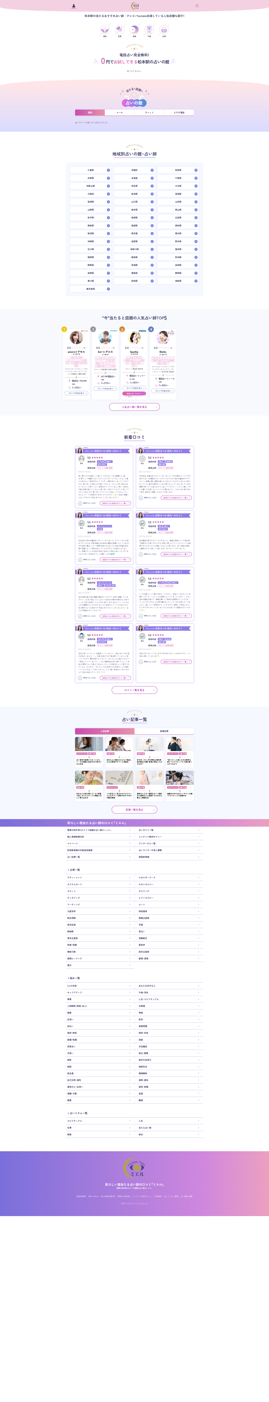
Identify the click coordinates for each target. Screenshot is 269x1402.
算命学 (142, 944)
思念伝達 (71, 924)
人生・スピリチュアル (73, 360)
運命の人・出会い (75, 1086)
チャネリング (73, 897)
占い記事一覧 (73, 856)
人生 (141, 1121)
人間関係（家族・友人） (102, 366)
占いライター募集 (171, 1196)
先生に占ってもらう (134, 393)
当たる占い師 (145, 1127)
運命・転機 (143, 1086)
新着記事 (164, 731)
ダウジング (144, 891)
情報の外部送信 (124, 1196)
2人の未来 (99, 358)
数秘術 (70, 931)
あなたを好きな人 (109, 358)
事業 (80, 357)
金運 (141, 1093)
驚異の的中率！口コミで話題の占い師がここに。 (89, 830)
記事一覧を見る (134, 810)
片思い (134, 366)
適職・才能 (72, 1093)
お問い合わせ (93, 1196)
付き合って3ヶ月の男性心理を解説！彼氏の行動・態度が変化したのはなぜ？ (149, 762)
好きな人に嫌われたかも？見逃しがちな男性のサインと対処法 (119, 761)
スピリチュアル (82, 754)
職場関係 (143, 1073)
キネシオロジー (146, 884)
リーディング (73, 904)
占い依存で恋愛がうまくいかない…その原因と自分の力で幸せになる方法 (89, 762)
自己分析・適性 (74, 1080)
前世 (164, 361)
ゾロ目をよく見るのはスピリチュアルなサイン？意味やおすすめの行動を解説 (119, 796)
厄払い (70, 1026)
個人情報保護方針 (75, 836)
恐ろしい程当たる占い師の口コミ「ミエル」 (134, 1184)
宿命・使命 (72, 1032)
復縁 (76, 366)
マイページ (72, 843)
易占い (142, 931)
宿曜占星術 (144, 918)
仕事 (69, 1127)
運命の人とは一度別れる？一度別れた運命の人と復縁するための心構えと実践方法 (149, 796)
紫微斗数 (71, 951)
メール (119, 112)
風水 (69, 965)
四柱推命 (143, 911)
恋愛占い (139, 363)
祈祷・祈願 (72, 944)
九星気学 (71, 911)
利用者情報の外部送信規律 (79, 850)
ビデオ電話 (179, 112)
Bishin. (163, 352)
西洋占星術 (144, 951)
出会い (68, 363)
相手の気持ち (145, 1059)
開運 (69, 1100)
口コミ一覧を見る (134, 690)
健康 (160, 361)
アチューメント (74, 877)
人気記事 (105, 731)
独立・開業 (143, 1053)
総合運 (70, 1073)
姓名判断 (71, 918)
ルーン (142, 904)
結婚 (69, 1066)
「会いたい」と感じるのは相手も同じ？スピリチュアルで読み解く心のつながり (179, 762)
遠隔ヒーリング (74, 958)
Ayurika (134, 352)
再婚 (141, 1012)
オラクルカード (74, 884)
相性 (69, 1059)
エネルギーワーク (147, 877)
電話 (90, 112)
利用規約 (158, 1196)
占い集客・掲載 (187, 1196)
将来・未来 (143, 1032)
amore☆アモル (76, 352)
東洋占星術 (72, 938)
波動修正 (143, 938)
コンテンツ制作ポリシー (150, 836)
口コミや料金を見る (76, 393)
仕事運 (84, 360)
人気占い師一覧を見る (134, 407)
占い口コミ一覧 (146, 830)
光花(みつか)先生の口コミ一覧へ (114, 503)
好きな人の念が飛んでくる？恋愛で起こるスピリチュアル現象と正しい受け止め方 (89, 796)
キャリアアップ (101, 361)
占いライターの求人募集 (150, 850)
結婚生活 (143, 1066)
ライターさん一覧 (147, 843)
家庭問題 (75, 363)
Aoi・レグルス (105, 352)
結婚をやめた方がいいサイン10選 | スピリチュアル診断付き (179, 795)
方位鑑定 (143, 1046)
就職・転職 (83, 363)
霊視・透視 (143, 958)
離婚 (141, 1100)
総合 (141, 1134)
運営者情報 (144, 856)
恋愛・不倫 (92, 754)
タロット (71, 891)
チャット (149, 112)
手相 (141, 924)
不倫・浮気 (74, 357)
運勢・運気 (143, 1080)
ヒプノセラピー (146, 897)
